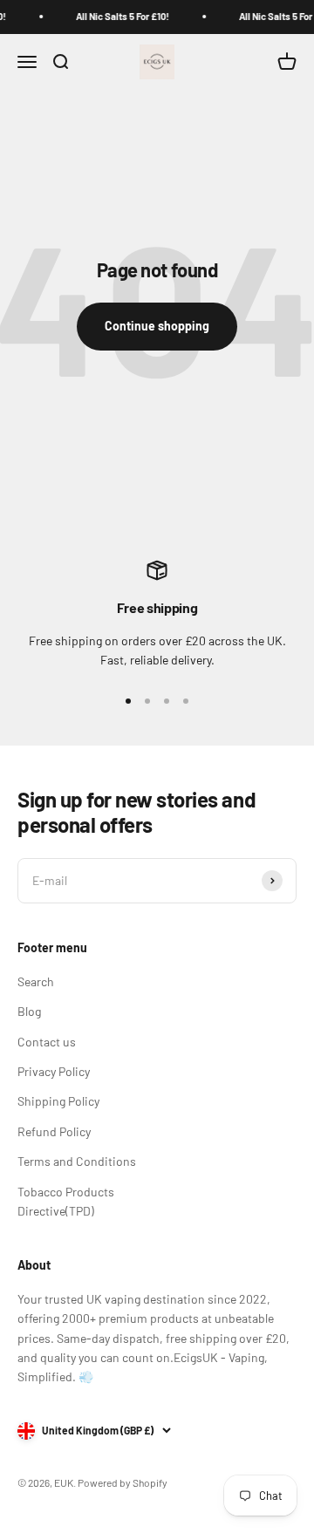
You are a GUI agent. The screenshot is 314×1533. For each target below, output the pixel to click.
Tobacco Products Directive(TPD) (65, 1201)
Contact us (46, 1041)
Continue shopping (157, 325)
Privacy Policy (53, 1071)
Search (35, 981)
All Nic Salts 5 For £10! (120, 16)
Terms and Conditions (76, 1161)
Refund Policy (54, 1131)
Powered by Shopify (122, 1482)
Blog (29, 1011)
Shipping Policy (58, 1101)
